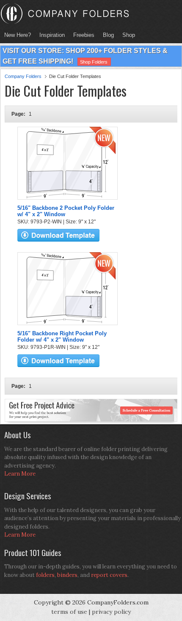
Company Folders (23, 76)
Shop (126, 35)
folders (45, 575)
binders (67, 575)
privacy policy (111, 611)
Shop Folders (94, 61)
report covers (109, 575)
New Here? (17, 35)
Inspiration (52, 35)
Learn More (20, 473)
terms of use (69, 611)
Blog (108, 35)
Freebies (81, 35)
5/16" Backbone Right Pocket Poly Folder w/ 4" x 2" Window (62, 336)
